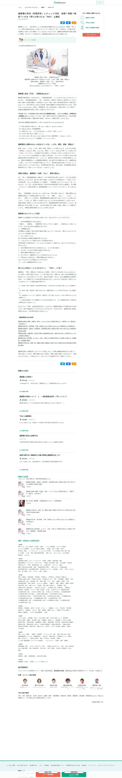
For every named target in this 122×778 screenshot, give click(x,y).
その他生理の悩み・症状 (54, 598)
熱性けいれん (40, 626)
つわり (56, 608)
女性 (67, 581)
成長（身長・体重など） (49, 585)
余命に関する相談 (41, 656)
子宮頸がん (44, 577)
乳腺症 (28, 620)
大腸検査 (51, 608)
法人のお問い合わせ (22, 765)
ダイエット (44, 608)
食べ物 (37, 608)
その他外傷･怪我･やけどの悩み (26, 594)
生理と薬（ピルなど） (41, 587)
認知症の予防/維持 (23, 626)
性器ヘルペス (32, 585)
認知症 (44, 622)
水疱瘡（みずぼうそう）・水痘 (55, 646)
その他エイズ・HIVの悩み (52, 591)
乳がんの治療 (21, 620)
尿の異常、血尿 (36, 620)
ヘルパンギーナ (49, 640)
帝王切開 (68, 608)
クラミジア (55, 565)
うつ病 (27, 553)
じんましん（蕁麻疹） (42, 583)
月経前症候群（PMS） (44, 567)
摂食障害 (67, 587)
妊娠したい (51, 620)
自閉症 (63, 581)
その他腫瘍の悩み (66, 596)
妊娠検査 (44, 620)
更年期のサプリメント (46, 569)
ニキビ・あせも (22, 618)
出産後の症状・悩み (23, 581)
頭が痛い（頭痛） (39, 546)
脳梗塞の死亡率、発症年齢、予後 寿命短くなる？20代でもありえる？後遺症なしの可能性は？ (46, 326)
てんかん (34, 610)
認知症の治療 (66, 624)
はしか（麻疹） (26, 634)
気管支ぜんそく (22, 565)
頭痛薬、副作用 (69, 583)
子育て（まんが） (69, 569)
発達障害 (39, 634)
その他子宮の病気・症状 (39, 596)
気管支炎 (69, 562)
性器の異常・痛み (22, 585)
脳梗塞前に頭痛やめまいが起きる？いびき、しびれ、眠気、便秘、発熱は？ (47, 79)
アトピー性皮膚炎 (50, 546)
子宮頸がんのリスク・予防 (49, 579)
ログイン (100, 2)
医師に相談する (91, 35)
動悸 (46, 612)
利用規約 (46, 765)
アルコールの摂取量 (23, 548)
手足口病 (62, 608)
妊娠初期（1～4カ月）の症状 (63, 620)
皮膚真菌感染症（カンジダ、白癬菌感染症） (29, 636)
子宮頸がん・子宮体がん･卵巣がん (58, 577)
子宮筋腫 (37, 577)
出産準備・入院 (34, 581)
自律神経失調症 (22, 583)
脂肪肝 (67, 579)
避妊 (54, 634)
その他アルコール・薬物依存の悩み (60, 589)
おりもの (26, 555)
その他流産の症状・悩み (24, 602)
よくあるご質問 (11, 765)
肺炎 (19, 634)
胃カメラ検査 (55, 548)
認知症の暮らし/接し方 (33, 624)
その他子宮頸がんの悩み (55, 594)
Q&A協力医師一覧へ (98, 702)
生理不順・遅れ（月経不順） (55, 587)
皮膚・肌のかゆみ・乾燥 (63, 634)
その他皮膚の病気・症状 (39, 600)
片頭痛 (57, 640)
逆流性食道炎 (35, 565)
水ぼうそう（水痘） (40, 646)
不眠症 (58, 638)
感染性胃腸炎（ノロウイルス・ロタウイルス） (30, 562)
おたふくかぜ (57, 553)
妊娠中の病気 (30, 622)
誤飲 (40, 571)
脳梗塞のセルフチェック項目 (47, 83)
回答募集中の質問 (22, 560)
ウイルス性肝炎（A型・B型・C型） (61, 551)
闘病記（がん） (51, 610)
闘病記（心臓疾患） (23, 612)
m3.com (91, 671)
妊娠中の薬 (32, 626)
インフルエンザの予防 (45, 551)
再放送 (24, 577)
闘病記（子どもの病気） (63, 610)
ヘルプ (40, 765)
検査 (35, 567)
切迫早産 (20, 589)
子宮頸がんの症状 (36, 579)
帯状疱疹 (20, 608)
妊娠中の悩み (21, 622)
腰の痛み (55, 569)
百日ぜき (45, 636)
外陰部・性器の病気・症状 (51, 562)
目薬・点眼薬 (51, 648)
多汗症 (32, 608)
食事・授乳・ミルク (45, 581)
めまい (70, 648)
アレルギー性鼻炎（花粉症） (37, 548)
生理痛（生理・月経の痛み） (25, 587)
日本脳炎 (30, 618)
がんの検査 (63, 562)
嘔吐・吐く (49, 553)
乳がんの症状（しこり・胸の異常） (59, 618)
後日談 (45, 571)
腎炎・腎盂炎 (31, 583)
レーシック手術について (41, 661)
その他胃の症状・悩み (24, 591)
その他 (47, 589)
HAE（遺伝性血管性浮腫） (38, 553)
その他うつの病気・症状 (37, 591)
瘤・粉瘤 (24, 571)
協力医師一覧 (33, 765)
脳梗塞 (63, 626)
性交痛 (39, 585)
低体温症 (28, 610)
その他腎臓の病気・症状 (40, 598)
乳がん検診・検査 (44, 618)
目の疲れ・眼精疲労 (61, 648)
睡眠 (57, 583)
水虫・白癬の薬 (69, 646)
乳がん (36, 618)
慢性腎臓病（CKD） (23, 646)
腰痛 (25, 656)
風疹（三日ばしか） (23, 638)
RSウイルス (21, 546)
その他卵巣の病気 (65, 600)
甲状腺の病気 (63, 567)
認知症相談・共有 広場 (54, 622)
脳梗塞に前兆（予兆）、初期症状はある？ (47, 77)
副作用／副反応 (34, 638)
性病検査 (59, 585)
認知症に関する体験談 (67, 622)
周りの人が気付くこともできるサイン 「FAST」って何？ (47, 86)
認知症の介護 (21, 624)
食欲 (53, 581)
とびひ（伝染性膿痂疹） (36, 612)
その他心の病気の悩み (42, 594)
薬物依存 (20, 656)
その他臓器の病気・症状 (24, 600)
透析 (39, 610)
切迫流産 (26, 589)
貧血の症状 (52, 636)
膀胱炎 (66, 640)
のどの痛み (21, 628)
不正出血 (46, 638)
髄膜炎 (62, 583)
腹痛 (41, 638)
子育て (61, 569)
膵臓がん (52, 583)
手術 (72, 579)
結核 (61, 565)
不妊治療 (52, 638)
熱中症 (47, 626)
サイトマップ (92, 765)
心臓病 (58, 581)
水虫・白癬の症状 (33, 648)
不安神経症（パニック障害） (64, 636)
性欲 (65, 585)
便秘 (61, 640)
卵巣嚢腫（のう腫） (23, 661)
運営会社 (84, 765)
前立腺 (42, 589)
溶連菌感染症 (31, 656)
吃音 (29, 565)
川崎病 (44, 560)
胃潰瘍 (49, 548)
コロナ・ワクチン (33, 571)
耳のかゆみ (43, 648)
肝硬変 (49, 560)
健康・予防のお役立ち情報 (25, 567)
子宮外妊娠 (30, 577)
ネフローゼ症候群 (55, 626)
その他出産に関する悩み (53, 596)
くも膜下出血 (46, 565)
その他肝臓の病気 (65, 591)
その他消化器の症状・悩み (25, 598)
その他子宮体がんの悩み (24, 596)
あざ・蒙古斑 (29, 546)
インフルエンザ (33, 551)
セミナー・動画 (35, 589)
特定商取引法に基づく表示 (73, 765)
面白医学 (20, 555)
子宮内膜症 (61, 579)
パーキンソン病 (47, 634)
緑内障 (32, 661)
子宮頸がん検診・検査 (24, 579)
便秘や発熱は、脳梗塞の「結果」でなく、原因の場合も (47, 81)
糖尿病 (44, 610)
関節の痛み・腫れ (57, 560)
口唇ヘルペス (54, 567)
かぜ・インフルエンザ (35, 560)
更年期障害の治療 (33, 569)
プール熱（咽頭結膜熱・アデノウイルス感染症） (31, 640)
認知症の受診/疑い (56, 624)
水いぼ (32, 646)
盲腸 (19, 650)
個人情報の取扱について (57, 765)
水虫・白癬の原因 (22, 648)
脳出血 (68, 626)
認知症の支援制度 (45, 624)
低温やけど (21, 610)
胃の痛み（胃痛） (22, 551)
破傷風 (33, 634)
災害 (19, 577)
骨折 (19, 571)
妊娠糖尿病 (38, 622)
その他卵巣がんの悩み (53, 600)
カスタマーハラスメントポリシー (106, 765)
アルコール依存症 (61, 546)
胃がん (62, 548)
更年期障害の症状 (22, 569)
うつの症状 (21, 553)
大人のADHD (65, 553)
